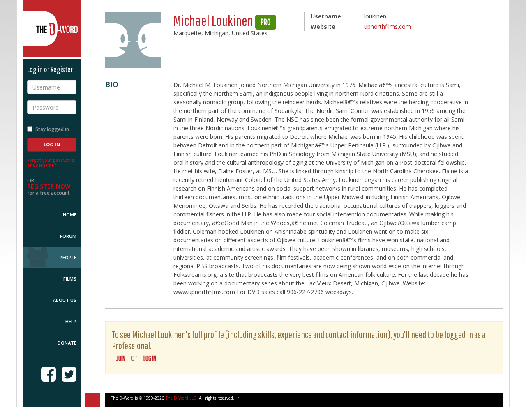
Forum (68, 236)
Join (120, 358)
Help (70, 321)
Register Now (48, 186)
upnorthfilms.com (387, 26)
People (68, 257)
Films (69, 279)
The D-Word (52, 28)
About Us (64, 300)
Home (69, 215)
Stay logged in (52, 129)
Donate (67, 343)
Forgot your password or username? (50, 162)
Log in (149, 358)
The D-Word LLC (181, 398)
